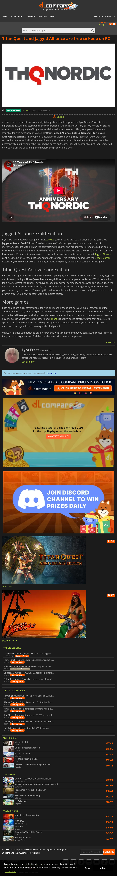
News (53, 16)
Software (30, 16)
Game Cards (16, 16)
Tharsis (55, 318)
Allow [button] (103, 868)
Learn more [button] (10, 871)
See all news (28, 361)
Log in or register (103, 16)
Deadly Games (102, 257)
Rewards (43, 16)
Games (5, 16)
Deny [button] (87, 868)
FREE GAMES (13, 110)
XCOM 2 (49, 239)
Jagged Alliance (103, 254)
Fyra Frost (26, 110)
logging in (51, 373)
